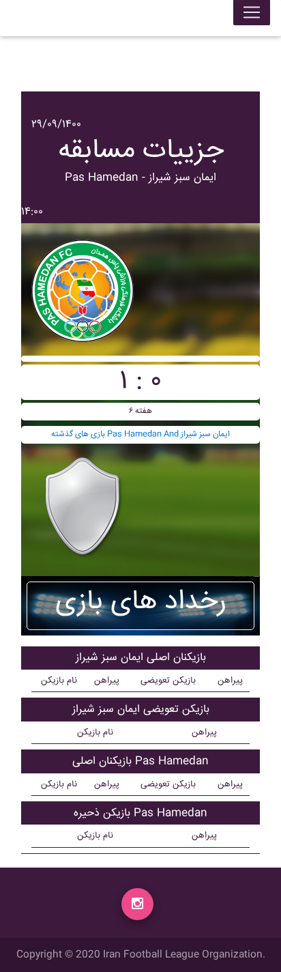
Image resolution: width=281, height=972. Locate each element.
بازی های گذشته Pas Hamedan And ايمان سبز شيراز (140, 434)
